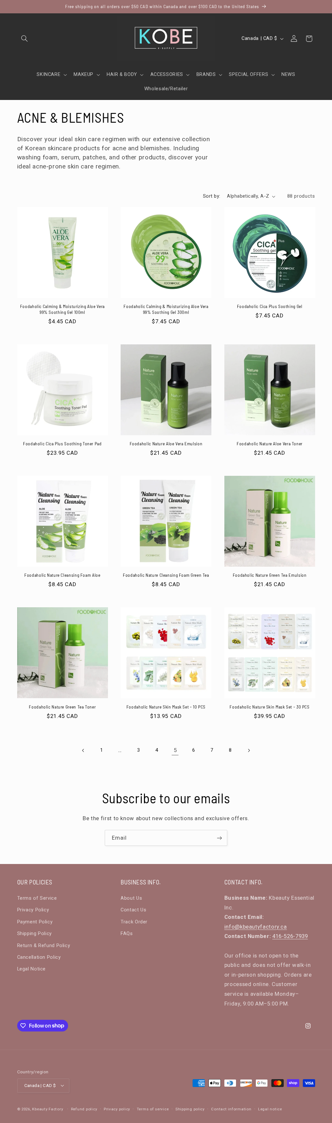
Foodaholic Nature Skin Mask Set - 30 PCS (269, 707)
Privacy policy (117, 1109)
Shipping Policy (34, 933)
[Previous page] (83, 750)
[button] (24, 38)
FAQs (127, 933)
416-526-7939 (290, 936)
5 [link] (175, 750)
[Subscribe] (219, 838)
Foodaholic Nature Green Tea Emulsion (270, 575)
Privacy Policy (33, 910)
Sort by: (211, 196)
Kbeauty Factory (47, 1109)
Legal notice (270, 1109)
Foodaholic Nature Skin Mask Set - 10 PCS (166, 707)
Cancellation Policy (39, 957)
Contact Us (133, 910)
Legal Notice (31, 969)
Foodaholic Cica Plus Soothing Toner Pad (62, 443)
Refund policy (84, 1109)
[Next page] (248, 750)
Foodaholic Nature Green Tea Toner (62, 707)
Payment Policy (35, 922)
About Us (131, 898)
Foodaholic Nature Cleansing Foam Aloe (62, 575)
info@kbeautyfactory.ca (255, 926)
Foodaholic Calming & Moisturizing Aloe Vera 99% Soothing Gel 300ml (166, 309)
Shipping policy (190, 1109)
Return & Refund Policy (43, 945)
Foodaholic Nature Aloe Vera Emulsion (166, 443)
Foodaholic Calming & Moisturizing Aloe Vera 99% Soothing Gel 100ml (62, 309)
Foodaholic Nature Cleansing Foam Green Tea (166, 575)
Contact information (231, 1109)
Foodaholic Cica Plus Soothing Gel (269, 306)
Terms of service (153, 1109)
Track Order (134, 922)
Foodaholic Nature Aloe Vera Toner (269, 443)
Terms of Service (37, 898)
